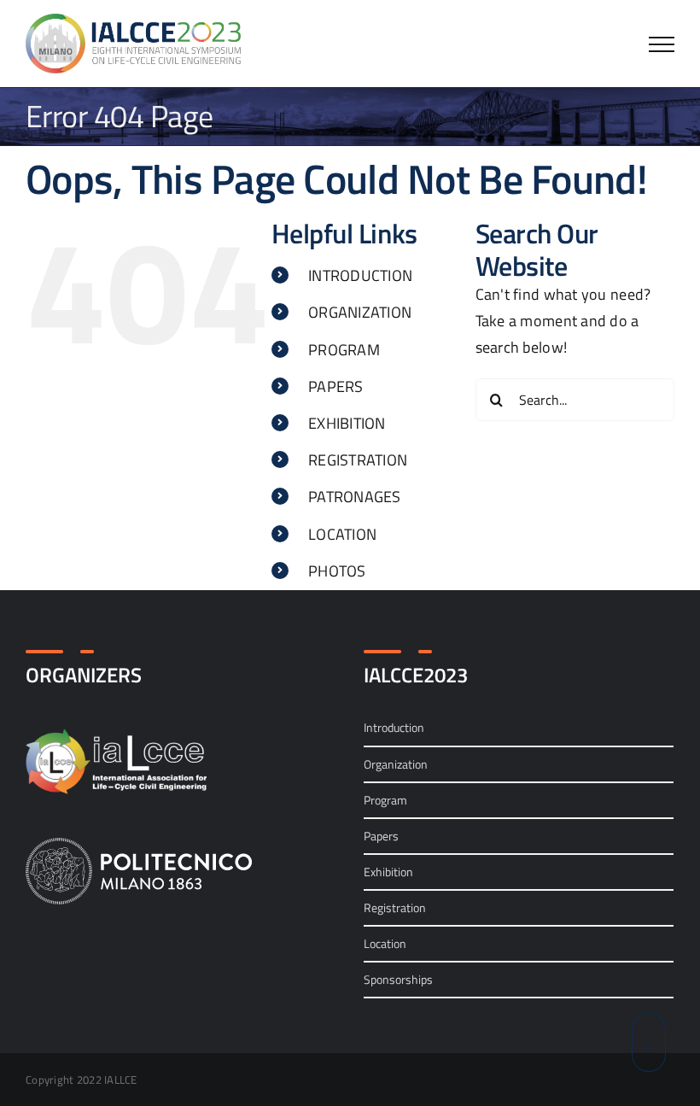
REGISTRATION (357, 459)
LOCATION (342, 534)
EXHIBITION (347, 423)
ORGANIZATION (359, 312)
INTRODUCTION (360, 275)
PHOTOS (337, 570)
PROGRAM (344, 349)
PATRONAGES (354, 496)
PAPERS (336, 386)
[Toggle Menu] (661, 44)
